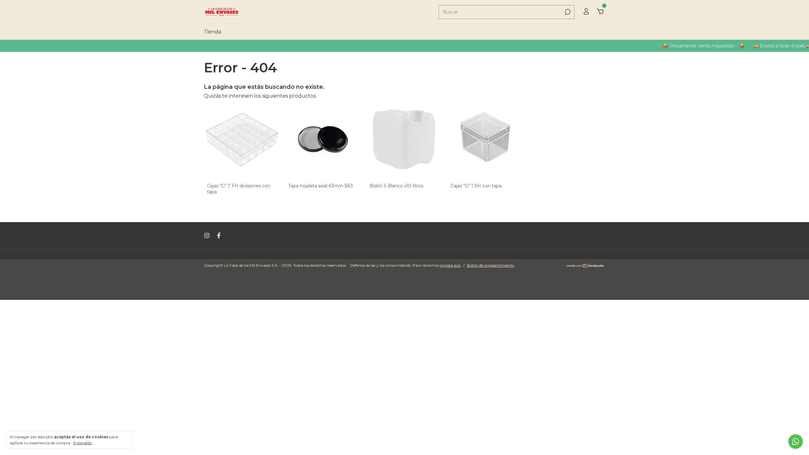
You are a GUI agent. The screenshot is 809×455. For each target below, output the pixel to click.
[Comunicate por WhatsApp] (795, 441)
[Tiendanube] (585, 266)
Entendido (82, 442)
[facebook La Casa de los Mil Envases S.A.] (219, 236)
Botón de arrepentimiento (490, 265)
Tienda (212, 32)
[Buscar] (567, 12)
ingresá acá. (450, 265)
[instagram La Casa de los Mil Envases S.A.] (207, 236)
